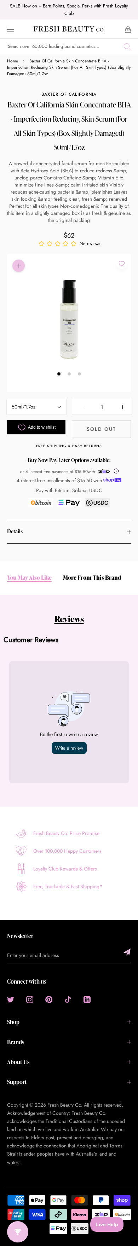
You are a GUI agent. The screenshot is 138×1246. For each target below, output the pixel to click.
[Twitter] (10, 999)
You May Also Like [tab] (29, 578)
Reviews (69, 619)
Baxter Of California (69, 94)
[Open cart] (128, 29)
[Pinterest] (48, 999)
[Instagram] (29, 999)
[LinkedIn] (87, 999)
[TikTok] (67, 999)
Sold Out (101, 429)
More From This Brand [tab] (92, 578)
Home (12, 61)
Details (15, 531)
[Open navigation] (10, 29)
